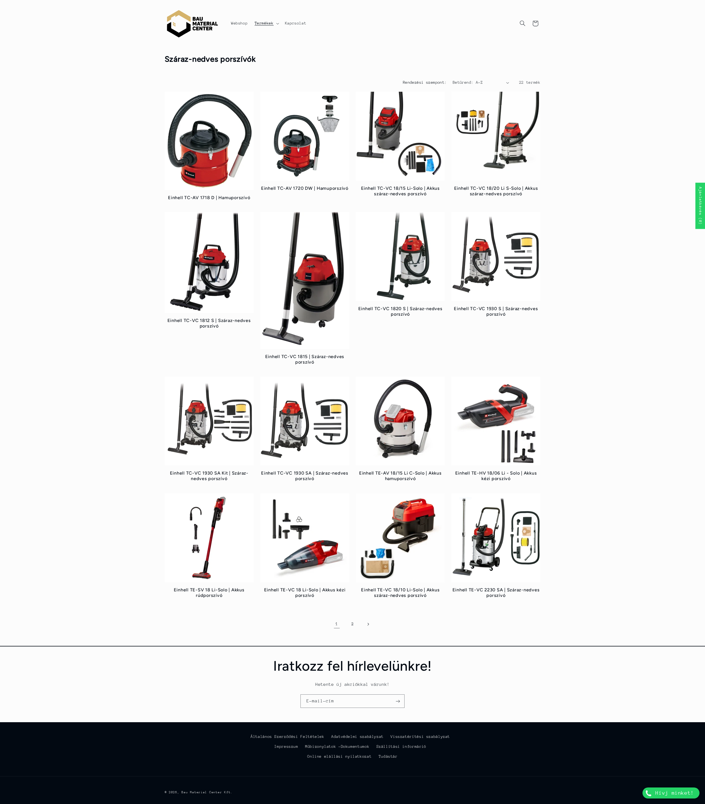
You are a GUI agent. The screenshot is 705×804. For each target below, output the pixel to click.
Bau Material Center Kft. (207, 792)
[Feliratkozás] (398, 701)
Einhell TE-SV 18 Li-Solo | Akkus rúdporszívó (209, 592)
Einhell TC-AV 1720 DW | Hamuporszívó (304, 188)
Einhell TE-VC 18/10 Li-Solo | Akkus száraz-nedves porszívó (400, 592)
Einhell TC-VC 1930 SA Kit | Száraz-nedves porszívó (209, 475)
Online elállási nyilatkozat (339, 756)
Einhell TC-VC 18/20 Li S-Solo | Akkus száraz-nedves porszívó (496, 191)
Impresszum (286, 746)
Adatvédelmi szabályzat (357, 736)
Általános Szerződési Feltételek (287, 736)
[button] (266, 23)
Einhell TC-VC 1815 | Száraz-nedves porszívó (305, 359)
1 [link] (336, 623)
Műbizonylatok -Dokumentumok (337, 746)
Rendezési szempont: (425, 82)
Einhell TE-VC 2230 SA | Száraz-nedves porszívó (496, 592)
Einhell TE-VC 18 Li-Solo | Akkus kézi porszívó (305, 592)
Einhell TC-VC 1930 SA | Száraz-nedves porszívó (304, 475)
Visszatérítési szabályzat (420, 736)
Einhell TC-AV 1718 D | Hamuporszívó (209, 197)
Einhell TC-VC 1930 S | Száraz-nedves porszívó (496, 311)
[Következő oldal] (368, 624)
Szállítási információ (401, 746)
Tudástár (388, 756)
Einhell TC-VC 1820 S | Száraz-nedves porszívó (400, 311)
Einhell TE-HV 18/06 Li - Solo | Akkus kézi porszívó (496, 475)
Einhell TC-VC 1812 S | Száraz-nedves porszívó (209, 323)
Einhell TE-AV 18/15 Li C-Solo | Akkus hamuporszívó (400, 475)
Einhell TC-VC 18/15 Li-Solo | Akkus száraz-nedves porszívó (400, 191)
